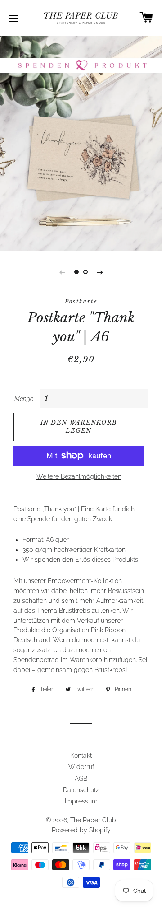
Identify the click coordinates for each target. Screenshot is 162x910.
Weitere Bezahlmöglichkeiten (79, 476)
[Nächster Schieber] (100, 272)
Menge (23, 398)
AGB (81, 778)
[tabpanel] (81, 142)
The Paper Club (93, 820)
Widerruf (81, 766)
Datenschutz (81, 789)
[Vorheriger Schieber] (62, 272)
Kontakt (81, 755)
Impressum (81, 801)
